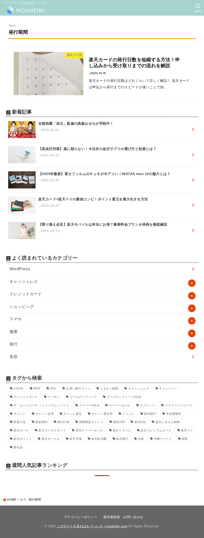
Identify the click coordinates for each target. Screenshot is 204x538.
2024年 (18, 388)
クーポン (54, 397)
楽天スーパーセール (89, 430)
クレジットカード (25, 294)
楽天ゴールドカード (52, 430)
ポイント (19, 414)
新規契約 (41, 422)
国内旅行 (150, 414)
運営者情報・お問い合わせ (123, 517)
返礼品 (18, 447)
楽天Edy (140, 422)
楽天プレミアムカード (156, 430)
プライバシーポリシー (80, 517)
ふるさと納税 (109, 388)
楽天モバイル (51, 439)
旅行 (13, 344)
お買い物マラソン (78, 388)
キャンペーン (168, 388)
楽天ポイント (22, 439)
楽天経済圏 (99, 439)
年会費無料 (173, 414)
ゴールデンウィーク (83, 397)
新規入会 (19, 422)
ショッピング (21, 306)
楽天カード (21, 430)
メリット (128, 414)
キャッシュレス (23, 281)
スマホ (15, 319)
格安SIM (119, 422)
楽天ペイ (187, 430)
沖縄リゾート (163, 439)
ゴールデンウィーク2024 (123, 397)
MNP (36, 388)
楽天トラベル (122, 430)
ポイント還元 (72, 414)
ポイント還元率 (102, 414)
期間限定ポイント (91, 422)
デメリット (147, 405)
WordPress (19, 269)
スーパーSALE (89, 405)
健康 (13, 331)
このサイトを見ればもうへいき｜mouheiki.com (91, 526)
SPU (53, 388)
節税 (185, 439)
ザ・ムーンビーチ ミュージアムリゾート (41, 405)
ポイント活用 (44, 414)
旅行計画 (63, 422)
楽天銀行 (122, 439)
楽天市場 (75, 439)
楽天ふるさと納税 (167, 422)
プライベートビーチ (178, 405)
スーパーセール (119, 405)
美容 (13, 357)
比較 (141, 439)
